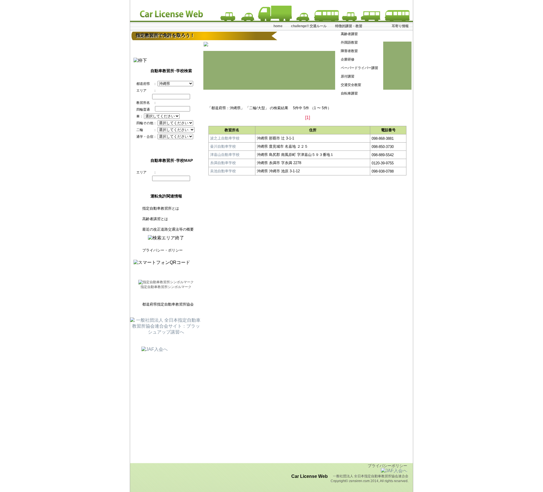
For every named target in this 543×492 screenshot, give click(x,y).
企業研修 (347, 59)
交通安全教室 (351, 85)
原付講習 (347, 76)
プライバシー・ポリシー (162, 250)
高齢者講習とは (155, 219)
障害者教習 (349, 51)
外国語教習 (349, 42)
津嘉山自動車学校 (225, 154)
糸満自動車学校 (223, 163)
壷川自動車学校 (223, 146)
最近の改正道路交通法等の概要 (168, 229)
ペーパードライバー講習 (359, 68)
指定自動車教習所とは (160, 208)
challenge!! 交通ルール (309, 26)
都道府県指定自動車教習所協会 (168, 304)
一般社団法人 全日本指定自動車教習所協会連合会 (370, 476)
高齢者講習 (349, 34)
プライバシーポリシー (387, 465)
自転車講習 (349, 93)
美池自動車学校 (223, 171)
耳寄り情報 (400, 26)
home (278, 26)
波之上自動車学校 (225, 138)
